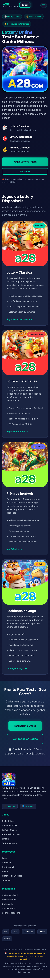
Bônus (5, 871)
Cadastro (6, 862)
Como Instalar (8, 908)
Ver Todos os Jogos (25, 739)
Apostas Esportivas (11, 834)
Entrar (25, 5)
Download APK (9, 899)
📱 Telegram (9, 806)
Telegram (6, 880)
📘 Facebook (27, 806)
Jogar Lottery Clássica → (19, 319)
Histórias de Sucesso (12, 876)
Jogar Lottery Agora (25, 161)
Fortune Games (9, 830)
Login (4, 858)
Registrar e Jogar (25, 725)
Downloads (7, 904)
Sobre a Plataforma (11, 913)
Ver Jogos (25, 171)
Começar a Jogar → (17, 668)
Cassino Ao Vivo (9, 825)
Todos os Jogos (9, 843)
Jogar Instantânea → (17, 431)
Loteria (5, 839)
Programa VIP (8, 867)
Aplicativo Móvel (10, 895)
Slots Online (8, 821)
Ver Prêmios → (14, 549)
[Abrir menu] (43, 5)
